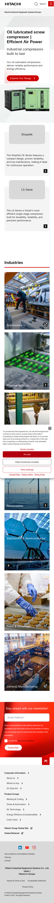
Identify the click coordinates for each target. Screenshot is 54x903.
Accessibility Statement (37, 881)
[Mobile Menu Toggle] (51, 3)
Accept (27, 454)
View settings (27, 469)
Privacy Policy (27, 887)
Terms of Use (39, 475)
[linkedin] (20, 847)
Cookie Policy (14, 475)
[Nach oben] (46, 761)
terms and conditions (26, 741)
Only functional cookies (27, 462)
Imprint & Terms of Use (16, 881)
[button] (49, 428)
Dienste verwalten (27, 449)
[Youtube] (27, 847)
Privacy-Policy (27, 475)
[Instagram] (34, 847)
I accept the (21, 741)
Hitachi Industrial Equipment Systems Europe (22, 12)
